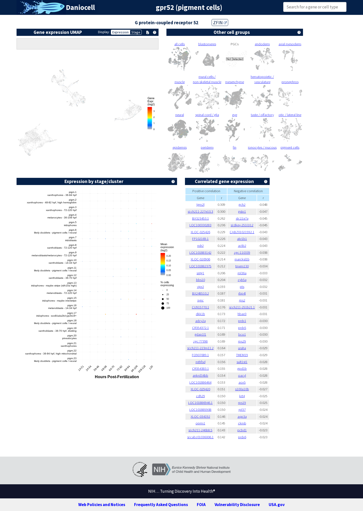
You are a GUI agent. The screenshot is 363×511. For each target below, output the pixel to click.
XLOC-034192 (200, 416)
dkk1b (200, 314)
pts (242, 286)
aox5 (242, 382)
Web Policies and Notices (101, 504)
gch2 (242, 204)
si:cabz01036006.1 (200, 437)
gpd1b (242, 368)
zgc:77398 (200, 341)
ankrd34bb (200, 375)
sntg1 (200, 273)
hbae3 (242, 314)
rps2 (242, 300)
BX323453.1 (200, 218)
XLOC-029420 (200, 389)
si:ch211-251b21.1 (242, 307)
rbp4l (242, 293)
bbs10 (200, 280)
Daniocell (80, 7)
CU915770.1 (200, 307)
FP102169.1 (200, 238)
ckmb (242, 423)
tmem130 (242, 266)
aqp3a (242, 416)
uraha (242, 348)
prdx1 (242, 321)
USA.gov (277, 504)
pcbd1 (242, 430)
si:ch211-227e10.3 (200, 211)
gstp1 (242, 211)
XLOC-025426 (200, 232)
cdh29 (200, 396)
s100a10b (242, 389)
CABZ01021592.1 (242, 232)
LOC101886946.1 (200, 402)
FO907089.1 (200, 355)
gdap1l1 (200, 334)
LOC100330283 (200, 225)
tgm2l (200, 204)
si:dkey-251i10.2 (242, 225)
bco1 (242, 334)
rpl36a (242, 273)
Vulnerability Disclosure (237, 504)
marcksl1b (242, 259)
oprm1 (200, 423)
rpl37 (242, 409)
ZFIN (218, 22)
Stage (135, 32)
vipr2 (200, 286)
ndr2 (200, 245)
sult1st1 (242, 362)
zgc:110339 (242, 252)
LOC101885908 (200, 409)
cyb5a (242, 280)
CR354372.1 (200, 327)
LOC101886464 (200, 382)
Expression (120, 32)
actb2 (242, 245)
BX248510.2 (200, 293)
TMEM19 (242, 355)
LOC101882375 (200, 266)
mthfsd (200, 362)
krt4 (242, 396)
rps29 (242, 341)
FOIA (201, 504)
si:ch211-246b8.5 (200, 430)
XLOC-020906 (200, 259)
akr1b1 (242, 238)
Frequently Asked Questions (161, 504)
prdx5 (242, 327)
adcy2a (200, 321)
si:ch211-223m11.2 (200, 348)
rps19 (242, 402)
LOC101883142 (200, 252)
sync (200, 300)
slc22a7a (242, 218)
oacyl (242, 375)
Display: (104, 32)
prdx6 (242, 437)
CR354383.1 (200, 368)
